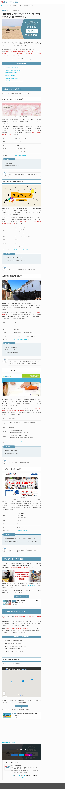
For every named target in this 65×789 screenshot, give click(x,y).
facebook (15, 755)
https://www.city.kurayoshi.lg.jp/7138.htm (22, 339)
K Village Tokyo (31, 585)
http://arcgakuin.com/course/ (15, 441)
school (4, 10)
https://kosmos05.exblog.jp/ (20, 155)
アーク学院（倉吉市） (10, 75)
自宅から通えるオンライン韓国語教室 (14, 81)
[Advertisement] (21, 730)
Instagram (29, 755)
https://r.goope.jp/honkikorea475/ (21, 249)
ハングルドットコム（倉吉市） (12, 78)
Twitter (22, 755)
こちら (27, 58)
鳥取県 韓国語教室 (11, 742)
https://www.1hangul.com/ (22, 530)
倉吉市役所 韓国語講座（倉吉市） (13, 72)
